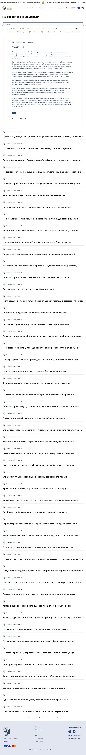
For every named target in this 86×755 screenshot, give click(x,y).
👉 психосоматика (14, 32)
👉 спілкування (51, 32)
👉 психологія (39, 32)
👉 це (12, 28)
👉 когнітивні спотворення (51, 28)
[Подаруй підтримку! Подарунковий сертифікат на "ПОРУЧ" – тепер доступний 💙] (43, 2)
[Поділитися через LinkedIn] (21, 118)
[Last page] (57, 717)
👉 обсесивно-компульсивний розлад (69, 32)
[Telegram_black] (78, 8)
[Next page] (53, 717)
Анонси (37, 735)
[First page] (28, 717)
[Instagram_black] (82, 8)
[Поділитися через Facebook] (13, 118)
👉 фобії (21, 28)
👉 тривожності (27, 32)
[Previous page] (32, 717)
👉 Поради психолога (34, 28)
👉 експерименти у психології (70, 28)
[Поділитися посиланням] (25, 118)
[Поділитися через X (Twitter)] (17, 118)
